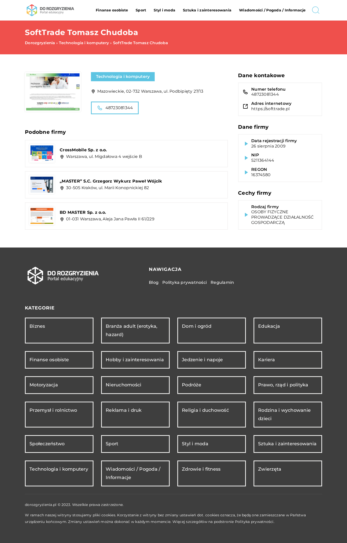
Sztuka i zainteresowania (207, 10)
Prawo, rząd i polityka (283, 385)
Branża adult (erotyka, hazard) (131, 330)
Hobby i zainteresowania (135, 360)
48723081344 (119, 107)
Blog (154, 282)
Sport (141, 10)
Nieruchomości (123, 385)
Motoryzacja (43, 385)
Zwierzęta (269, 469)
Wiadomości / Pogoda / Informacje (272, 10)
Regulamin (222, 282)
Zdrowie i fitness (201, 469)
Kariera (266, 360)
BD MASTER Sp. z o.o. (83, 212)
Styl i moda (164, 10)
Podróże (191, 385)
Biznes (37, 326)
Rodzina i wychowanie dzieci (284, 414)
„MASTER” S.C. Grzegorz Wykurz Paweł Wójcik (111, 181)
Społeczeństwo (47, 444)
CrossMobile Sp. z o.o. (83, 149)
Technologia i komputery (123, 76)
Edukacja (269, 326)
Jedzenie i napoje (202, 360)
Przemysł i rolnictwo (53, 410)
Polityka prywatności (184, 282)
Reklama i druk (124, 410)
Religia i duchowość (205, 410)
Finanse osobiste (112, 10)
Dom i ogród (196, 326)
